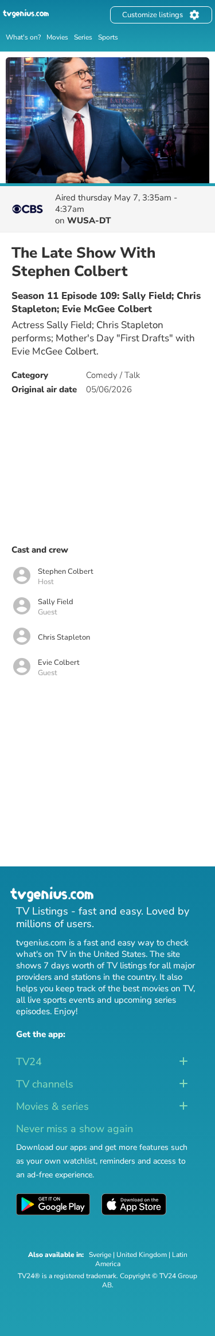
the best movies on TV (150, 988)
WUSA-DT (89, 220)
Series (83, 37)
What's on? (23, 37)
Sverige (100, 1254)
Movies (57, 37)
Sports (108, 37)
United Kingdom (141, 1254)
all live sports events (55, 1000)
